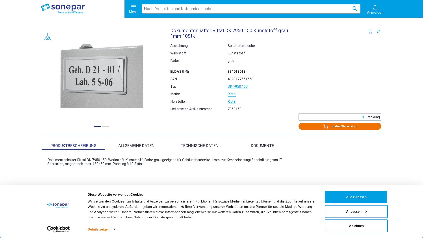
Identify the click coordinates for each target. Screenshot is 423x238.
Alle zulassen (356, 197)
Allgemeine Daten (136, 145)
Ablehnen (356, 226)
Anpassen (354, 211)
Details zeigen (98, 229)
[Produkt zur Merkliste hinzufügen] (378, 31)
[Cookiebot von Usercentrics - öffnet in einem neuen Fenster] (58, 229)
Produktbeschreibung (73, 145)
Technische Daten (200, 145)
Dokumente (262, 145)
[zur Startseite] (82, 9)
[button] (101, 76)
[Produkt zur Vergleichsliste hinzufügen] (370, 31)
